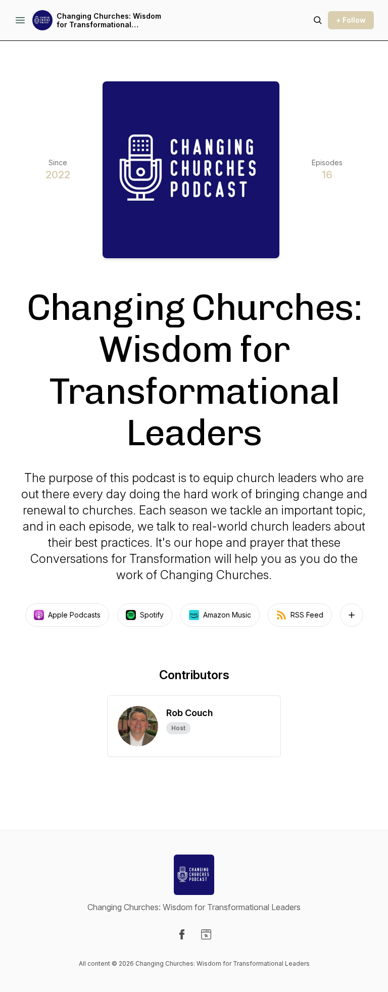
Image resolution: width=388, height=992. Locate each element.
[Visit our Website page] (206, 934)
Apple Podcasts (74, 614)
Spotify (152, 614)
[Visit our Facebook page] (182, 934)
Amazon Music (227, 614)
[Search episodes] (318, 20)
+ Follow (351, 20)
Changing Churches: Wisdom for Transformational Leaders (109, 20)
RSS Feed (306, 614)
